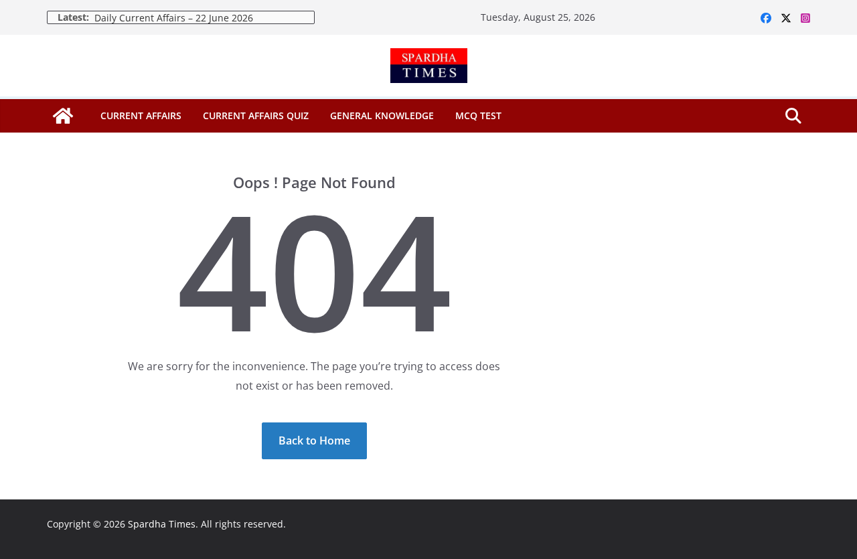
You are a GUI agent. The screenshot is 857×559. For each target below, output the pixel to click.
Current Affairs (140, 115)
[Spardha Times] (63, 116)
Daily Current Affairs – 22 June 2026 (173, 17)
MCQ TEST (478, 115)
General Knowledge (382, 115)
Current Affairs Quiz (256, 115)
